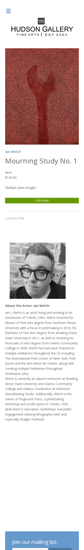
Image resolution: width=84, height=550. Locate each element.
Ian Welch (13, 152)
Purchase (42, 200)
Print (21, 218)
